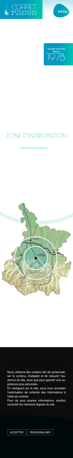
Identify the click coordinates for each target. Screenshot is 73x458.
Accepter (16, 432)
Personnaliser (40, 432)
